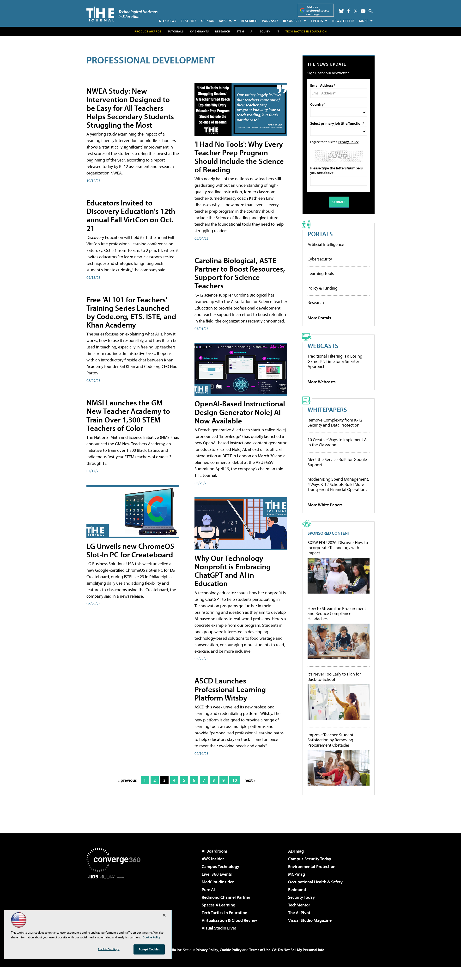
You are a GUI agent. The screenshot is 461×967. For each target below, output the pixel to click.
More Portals (319, 318)
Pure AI (208, 889)
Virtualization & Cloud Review (229, 920)
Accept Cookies (149, 949)
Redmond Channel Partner (226, 897)
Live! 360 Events (217, 874)
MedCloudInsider (218, 882)
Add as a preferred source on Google (317, 10)
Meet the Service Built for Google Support (337, 462)
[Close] (164, 915)
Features (189, 21)
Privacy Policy (348, 141)
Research (249, 21)
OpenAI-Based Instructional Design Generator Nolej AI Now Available (239, 412)
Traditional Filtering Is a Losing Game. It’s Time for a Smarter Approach (335, 361)
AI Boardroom (214, 851)
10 (234, 780)
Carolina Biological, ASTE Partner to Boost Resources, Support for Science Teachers (239, 273)
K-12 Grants (199, 31)
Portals (320, 233)
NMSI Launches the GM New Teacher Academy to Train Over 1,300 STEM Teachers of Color (128, 415)
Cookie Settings (109, 949)
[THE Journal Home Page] (122, 14)
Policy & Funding (323, 288)
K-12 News (167, 21)
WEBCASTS (323, 345)
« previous (127, 780)
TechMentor (299, 905)
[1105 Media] (115, 903)
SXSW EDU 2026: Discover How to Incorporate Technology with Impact (338, 548)
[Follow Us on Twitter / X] (356, 11)
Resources (292, 21)
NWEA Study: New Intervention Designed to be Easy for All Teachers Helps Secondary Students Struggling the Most (130, 108)
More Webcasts (322, 381)
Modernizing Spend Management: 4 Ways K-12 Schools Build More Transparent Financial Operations (338, 484)
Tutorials (176, 31)
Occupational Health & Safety (315, 882)
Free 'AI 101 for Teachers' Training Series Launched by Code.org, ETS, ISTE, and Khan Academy (131, 312)
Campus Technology (220, 866)
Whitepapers (327, 409)
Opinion (208, 21)
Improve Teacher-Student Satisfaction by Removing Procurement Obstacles (330, 740)
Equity (265, 31)
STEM (240, 31)
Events (317, 21)
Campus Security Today (309, 859)
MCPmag (296, 874)
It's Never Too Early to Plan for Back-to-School (334, 676)
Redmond (297, 889)
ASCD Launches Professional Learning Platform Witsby (230, 689)
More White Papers (325, 505)
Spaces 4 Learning (218, 905)
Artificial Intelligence (326, 244)
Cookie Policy (231, 949)
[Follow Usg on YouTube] (363, 11)
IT (278, 31)
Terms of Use (259, 949)
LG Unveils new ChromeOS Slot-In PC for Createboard (130, 550)
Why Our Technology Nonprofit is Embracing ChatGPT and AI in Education (232, 570)
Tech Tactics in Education (224, 912)
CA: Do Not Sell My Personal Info (298, 949)
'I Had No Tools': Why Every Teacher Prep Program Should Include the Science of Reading (239, 156)
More (363, 21)
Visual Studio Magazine (310, 920)
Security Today (301, 897)
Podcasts (270, 21)
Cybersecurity (320, 259)
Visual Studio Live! (219, 928)
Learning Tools (321, 273)
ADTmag (296, 851)
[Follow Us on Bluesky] (341, 11)
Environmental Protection (311, 866)
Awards (225, 21)
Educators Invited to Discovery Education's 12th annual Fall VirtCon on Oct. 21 (130, 215)
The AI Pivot (299, 912)
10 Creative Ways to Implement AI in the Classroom (338, 442)
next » (249, 780)
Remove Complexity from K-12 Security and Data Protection (335, 422)
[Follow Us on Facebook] (348, 10)
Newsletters (343, 21)
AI (252, 31)
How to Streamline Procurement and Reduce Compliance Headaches (337, 613)
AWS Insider (213, 859)
